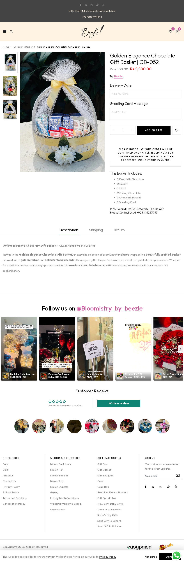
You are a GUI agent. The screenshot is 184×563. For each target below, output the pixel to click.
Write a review (119, 403)
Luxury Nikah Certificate (64, 498)
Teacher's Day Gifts (109, 509)
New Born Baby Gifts (110, 503)
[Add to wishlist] (176, 130)
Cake (100, 481)
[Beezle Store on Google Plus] (97, 4)
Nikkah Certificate (60, 464)
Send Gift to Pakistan (109, 526)
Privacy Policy (11, 486)
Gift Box (102, 464)
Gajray (54, 492)
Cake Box (103, 486)
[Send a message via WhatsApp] (176, 555)
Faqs (5, 464)
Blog (5, 469)
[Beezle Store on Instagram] (92, 4)
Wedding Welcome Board (65, 503)
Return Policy (11, 492)
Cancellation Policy (14, 503)
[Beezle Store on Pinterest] (86, 4)
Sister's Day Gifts (107, 515)
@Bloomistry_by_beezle (110, 308)
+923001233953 (147, 212)
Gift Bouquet (105, 475)
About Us (8, 475)
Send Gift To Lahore (109, 520)
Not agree (151, 556)
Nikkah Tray (57, 481)
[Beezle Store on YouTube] (103, 4)
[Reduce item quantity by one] (113, 130)
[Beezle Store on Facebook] (80, 4)
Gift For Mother (106, 498)
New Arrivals (57, 509)
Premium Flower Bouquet (112, 492)
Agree (170, 556)
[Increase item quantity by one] (131, 130)
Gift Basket (104, 469)
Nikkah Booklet (59, 475)
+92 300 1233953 (92, 17)
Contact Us (9, 481)
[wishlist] (170, 31)
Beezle (118, 76)
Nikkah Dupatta (59, 486)
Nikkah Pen (56, 469)
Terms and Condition (15, 498)
